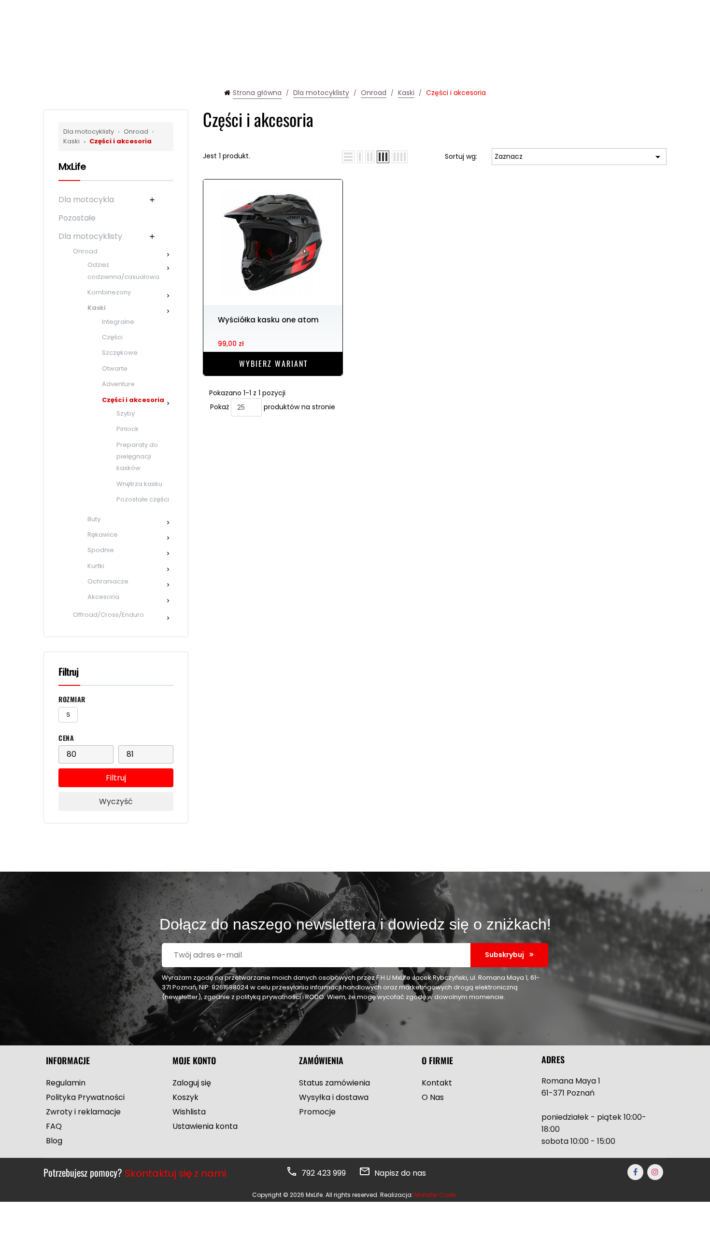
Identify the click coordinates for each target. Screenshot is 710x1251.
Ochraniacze (107, 581)
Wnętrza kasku (139, 483)
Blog (54, 1140)
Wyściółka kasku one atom (268, 320)
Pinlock (127, 428)
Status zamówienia (334, 1082)
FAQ (54, 1126)
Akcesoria (103, 596)
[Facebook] (635, 1172)
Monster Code (434, 1195)
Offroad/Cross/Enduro (108, 614)
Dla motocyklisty (89, 131)
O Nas (433, 1097)
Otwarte (115, 368)
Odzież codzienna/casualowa (123, 270)
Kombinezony (109, 292)
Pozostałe (77, 217)
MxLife (72, 166)
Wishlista (189, 1111)
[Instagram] (655, 1172)
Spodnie (100, 550)
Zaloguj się (191, 1082)
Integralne (118, 321)
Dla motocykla (86, 199)
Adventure (118, 384)
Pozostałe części (142, 499)
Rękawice (102, 534)
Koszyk (185, 1097)
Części (112, 337)
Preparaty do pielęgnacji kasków (137, 456)
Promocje (317, 1111)
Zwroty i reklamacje (83, 1111)
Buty (93, 519)
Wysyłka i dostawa (334, 1097)
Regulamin (65, 1082)
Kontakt (437, 1082)
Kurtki (95, 565)
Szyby (125, 413)
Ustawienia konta (205, 1126)
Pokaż (219, 407)
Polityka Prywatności (85, 1097)
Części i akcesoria (118, 141)
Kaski (96, 307)
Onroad (134, 131)
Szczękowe (120, 352)
